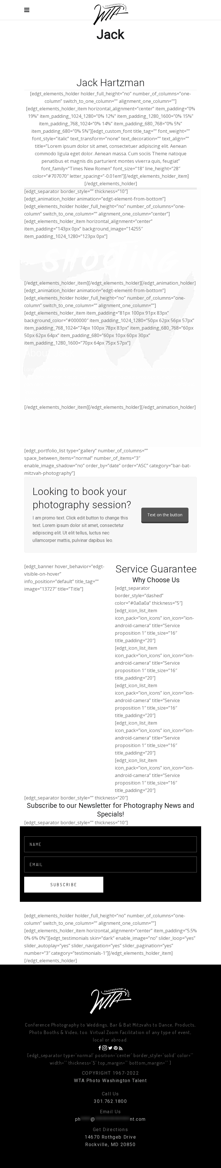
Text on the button (164, 514)
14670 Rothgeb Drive (110, 1137)
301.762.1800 (110, 1101)
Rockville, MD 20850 (110, 1144)
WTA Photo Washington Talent (110, 1080)
